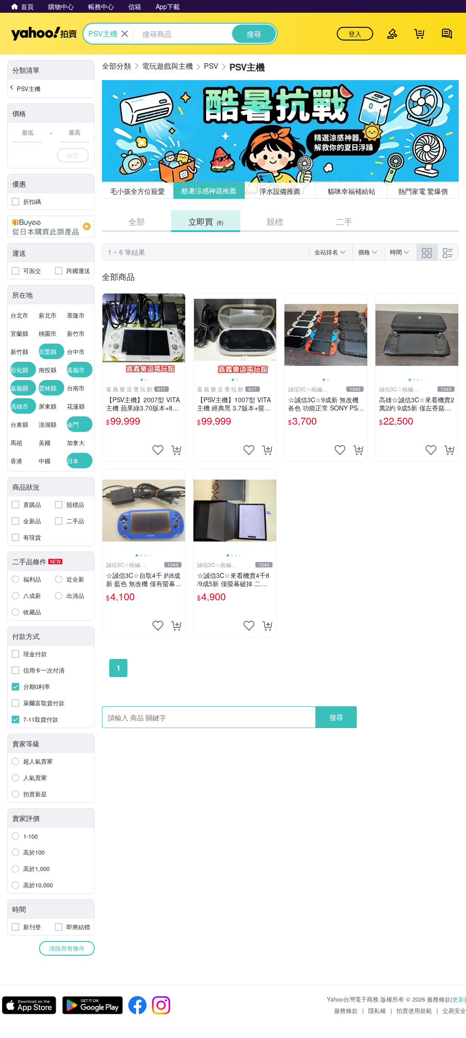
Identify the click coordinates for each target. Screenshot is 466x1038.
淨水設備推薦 (280, 190)
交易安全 (454, 1010)
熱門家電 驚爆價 (423, 191)
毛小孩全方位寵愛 (137, 191)
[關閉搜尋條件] (124, 33)
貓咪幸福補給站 (351, 191)
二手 (344, 221)
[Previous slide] (108, 335)
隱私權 (377, 1010)
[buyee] (51, 227)
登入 (355, 33)
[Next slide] (179, 335)
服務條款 (346, 1010)
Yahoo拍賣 (44, 34)
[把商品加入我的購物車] (176, 450)
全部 (136, 221)
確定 (73, 155)
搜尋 (336, 717)
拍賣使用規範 (414, 1010)
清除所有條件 (67, 948)
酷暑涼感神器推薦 (209, 191)
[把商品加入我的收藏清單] (157, 450)
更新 (458, 999)
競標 (275, 221)
